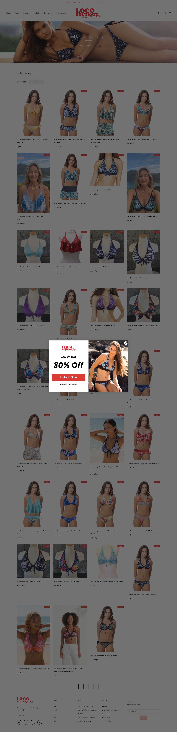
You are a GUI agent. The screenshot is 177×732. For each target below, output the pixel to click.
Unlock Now (68, 377)
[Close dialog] (126, 343)
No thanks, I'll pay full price (68, 384)
